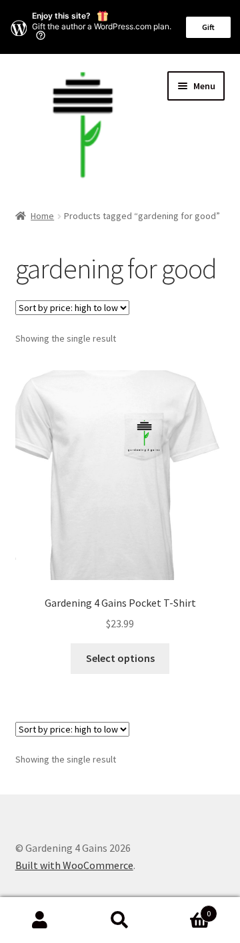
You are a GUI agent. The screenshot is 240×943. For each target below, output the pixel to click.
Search (120, 920)
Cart (185, 908)
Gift (208, 27)
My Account (40, 920)
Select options (120, 658)
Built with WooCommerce (74, 865)
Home (42, 216)
